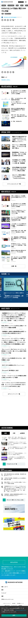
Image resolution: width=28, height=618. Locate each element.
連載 (2, 596)
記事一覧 (14, 266)
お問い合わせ (7, 605)
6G (21, 5)
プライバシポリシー (20, 610)
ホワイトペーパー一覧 (14, 394)
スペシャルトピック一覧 (14, 184)
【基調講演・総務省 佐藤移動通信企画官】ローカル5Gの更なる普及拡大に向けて (15, 495)
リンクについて (14, 605)
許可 (14, 615)
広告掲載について (20, 603)
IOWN (4, 5)
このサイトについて (7, 603)
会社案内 (13, 603)
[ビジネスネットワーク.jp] (7, 2)
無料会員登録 (14, 562)
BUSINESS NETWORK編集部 (10, 17)
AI (17, 5)
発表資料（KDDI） (6, 79)
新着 (2, 589)
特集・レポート (4, 586)
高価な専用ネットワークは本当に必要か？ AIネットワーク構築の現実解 (15, 483)
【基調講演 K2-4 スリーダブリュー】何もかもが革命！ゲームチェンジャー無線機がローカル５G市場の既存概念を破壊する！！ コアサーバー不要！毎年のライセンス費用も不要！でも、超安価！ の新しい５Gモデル (15, 489)
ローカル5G (11, 5)
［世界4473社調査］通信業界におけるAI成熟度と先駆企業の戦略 (15, 479)
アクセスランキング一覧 (12, 464)
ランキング (3, 593)
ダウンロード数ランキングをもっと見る (15, 499)
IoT (2, 13)
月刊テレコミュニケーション (7, 599)
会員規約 (20, 605)
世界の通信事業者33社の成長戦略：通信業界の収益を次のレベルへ (15, 475)
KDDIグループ (8, 13)
